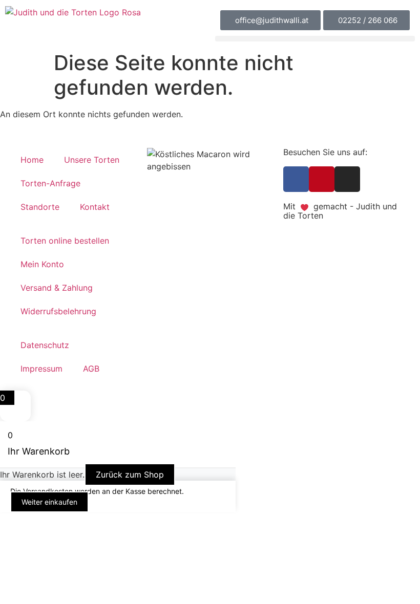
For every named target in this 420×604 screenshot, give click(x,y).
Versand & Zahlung (56, 288)
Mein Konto (42, 264)
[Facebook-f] (296, 179)
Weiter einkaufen (49, 502)
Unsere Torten (91, 160)
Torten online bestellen (64, 240)
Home (32, 160)
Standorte (39, 207)
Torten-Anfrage (50, 183)
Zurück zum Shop (130, 474)
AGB (91, 368)
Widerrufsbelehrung (58, 311)
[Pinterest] (321, 179)
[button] (315, 38)
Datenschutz (44, 345)
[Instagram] (347, 179)
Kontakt (95, 207)
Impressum (41, 368)
